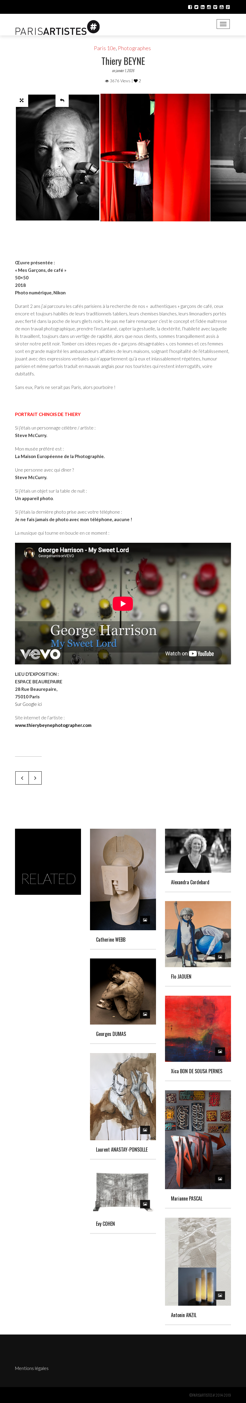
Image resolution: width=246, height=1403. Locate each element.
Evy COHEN (105, 1223)
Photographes (134, 48)
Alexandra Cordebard (190, 882)
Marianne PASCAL (186, 1198)
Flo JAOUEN (181, 976)
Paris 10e (105, 48)
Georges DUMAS (111, 1033)
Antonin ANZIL (183, 1315)
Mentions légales (32, 1368)
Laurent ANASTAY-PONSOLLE (122, 1149)
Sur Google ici (28, 704)
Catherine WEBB (110, 939)
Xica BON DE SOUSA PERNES (196, 1071)
